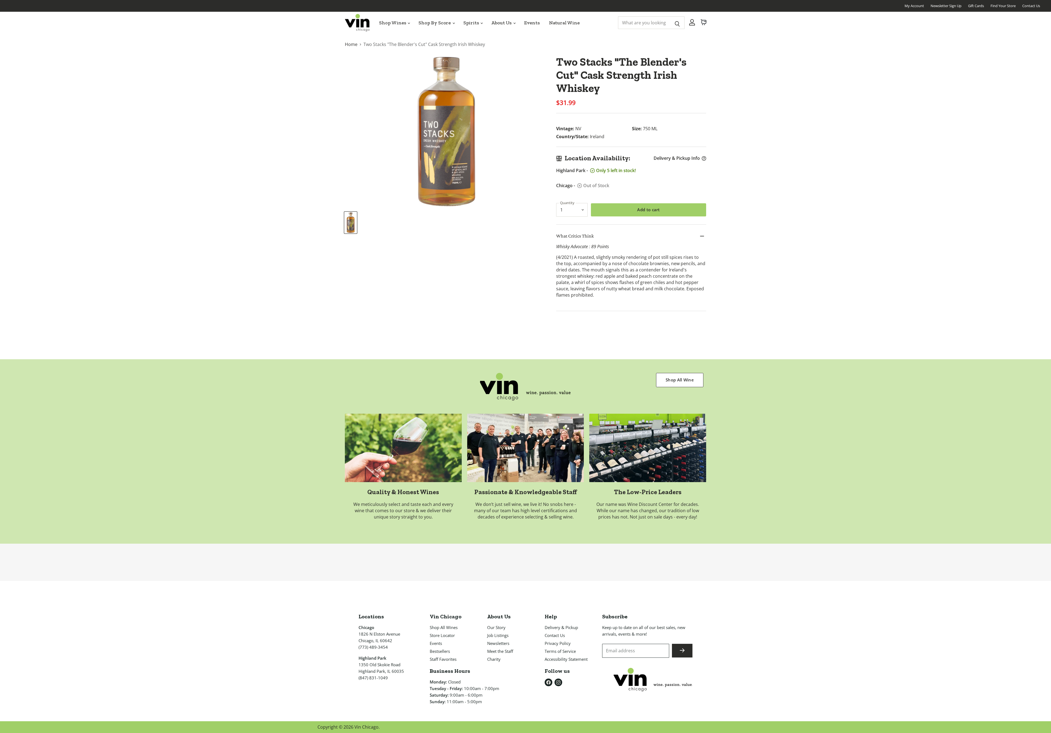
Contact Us (1031, 5)
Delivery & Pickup (561, 627)
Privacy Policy (558, 643)
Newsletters (498, 643)
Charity (494, 659)
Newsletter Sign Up (946, 5)
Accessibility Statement (566, 659)
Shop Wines (393, 23)
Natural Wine (564, 23)
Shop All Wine (680, 380)
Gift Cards (976, 5)
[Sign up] (682, 650)
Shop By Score (435, 23)
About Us (501, 23)
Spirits (471, 23)
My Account (914, 5)
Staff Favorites (443, 659)
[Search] (677, 22)
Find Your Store (1003, 5)
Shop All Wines (444, 627)
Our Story (496, 627)
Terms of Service (560, 651)
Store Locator (442, 635)
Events (532, 23)
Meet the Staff (500, 651)
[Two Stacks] (350, 222)
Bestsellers (440, 651)
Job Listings (498, 635)
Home (351, 44)
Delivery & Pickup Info (677, 158)
